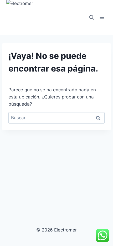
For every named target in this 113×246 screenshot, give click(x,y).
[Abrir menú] (102, 17)
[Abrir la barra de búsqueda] (91, 17)
